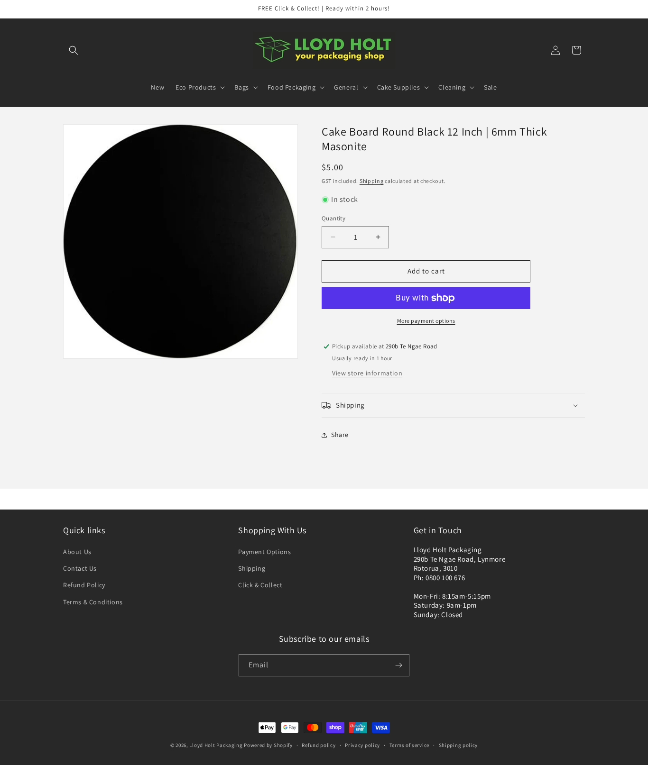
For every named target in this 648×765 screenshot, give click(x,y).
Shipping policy (458, 745)
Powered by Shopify (268, 745)
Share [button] (340, 434)
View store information (367, 373)
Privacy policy (362, 745)
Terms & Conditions (93, 602)
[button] (73, 50)
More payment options (426, 320)
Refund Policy (84, 585)
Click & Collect (260, 585)
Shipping (372, 180)
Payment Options (264, 551)
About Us (77, 551)
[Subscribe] (398, 665)
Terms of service (409, 745)
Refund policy (318, 745)
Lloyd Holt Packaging (215, 745)
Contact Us (80, 568)
